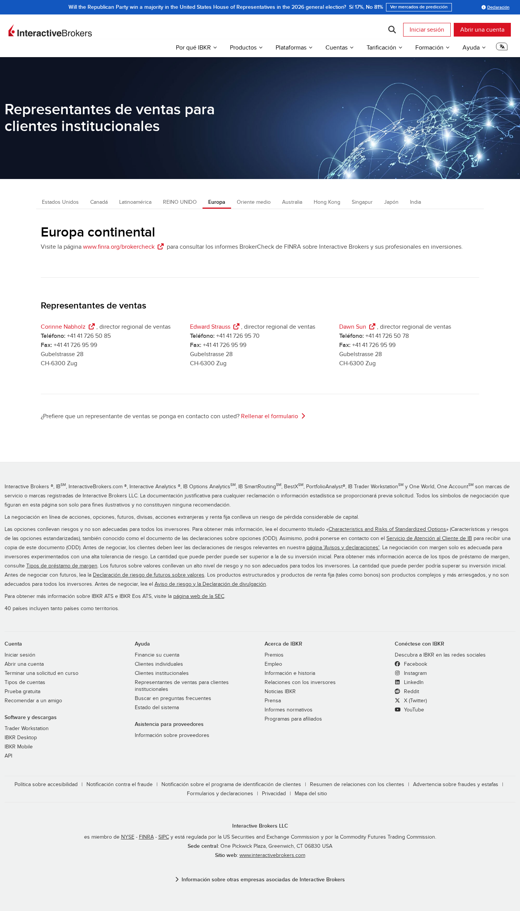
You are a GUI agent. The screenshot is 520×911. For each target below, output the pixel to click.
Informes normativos (289, 710)
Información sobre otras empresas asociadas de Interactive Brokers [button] (263, 879)
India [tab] (415, 202)
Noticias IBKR (280, 692)
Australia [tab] (292, 202)
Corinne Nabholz (63, 327)
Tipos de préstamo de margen (61, 566)
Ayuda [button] (471, 47)
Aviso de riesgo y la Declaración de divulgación (210, 584)
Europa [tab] (216, 202)
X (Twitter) (414, 701)
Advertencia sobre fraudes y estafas (455, 785)
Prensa (273, 701)
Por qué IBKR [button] (193, 47)
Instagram (414, 673)
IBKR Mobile (19, 747)
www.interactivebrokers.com (272, 855)
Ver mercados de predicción (419, 7)
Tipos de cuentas (25, 682)
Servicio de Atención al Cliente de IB (429, 538)
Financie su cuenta (157, 655)
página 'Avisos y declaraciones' (343, 548)
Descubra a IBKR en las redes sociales (440, 655)
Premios (274, 655)
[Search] (392, 30)
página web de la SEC (198, 596)
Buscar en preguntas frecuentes (173, 698)
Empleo (273, 664)
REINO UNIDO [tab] (180, 202)
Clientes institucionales (162, 673)
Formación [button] (429, 47)
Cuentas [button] (336, 47)
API (8, 756)
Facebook (414, 664)
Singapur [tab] (362, 202)
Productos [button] (243, 47)
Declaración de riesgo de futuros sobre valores (148, 575)
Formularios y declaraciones (220, 794)
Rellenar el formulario (269, 416)
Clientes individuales (159, 664)
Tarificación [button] (381, 47)
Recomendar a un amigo (33, 701)
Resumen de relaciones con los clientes (357, 785)
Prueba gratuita (22, 692)
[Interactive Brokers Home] (50, 30)
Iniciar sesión (427, 30)
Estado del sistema (157, 708)
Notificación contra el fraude (119, 785)
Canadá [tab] (99, 202)
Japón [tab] (391, 202)
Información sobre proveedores (172, 735)
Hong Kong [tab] (327, 202)
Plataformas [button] (291, 47)
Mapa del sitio (311, 794)
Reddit (410, 692)
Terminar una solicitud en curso (41, 673)
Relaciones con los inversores (300, 682)
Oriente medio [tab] (254, 202)
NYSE (127, 837)
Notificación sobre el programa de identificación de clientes (231, 785)
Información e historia (290, 673)
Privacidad (274, 794)
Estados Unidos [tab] (60, 202)
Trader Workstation (27, 729)
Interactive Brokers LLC (260, 826)
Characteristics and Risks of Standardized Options (387, 529)
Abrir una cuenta (482, 30)
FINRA (146, 837)
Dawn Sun (352, 327)
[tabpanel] (260, 328)
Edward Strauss (210, 327)
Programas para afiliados (293, 719)
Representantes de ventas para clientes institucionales (182, 685)
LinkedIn (413, 682)
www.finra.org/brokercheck (119, 247)
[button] (502, 49)
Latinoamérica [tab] (135, 202)
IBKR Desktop (21, 738)
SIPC (163, 837)
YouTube (413, 710)
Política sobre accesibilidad (46, 785)
